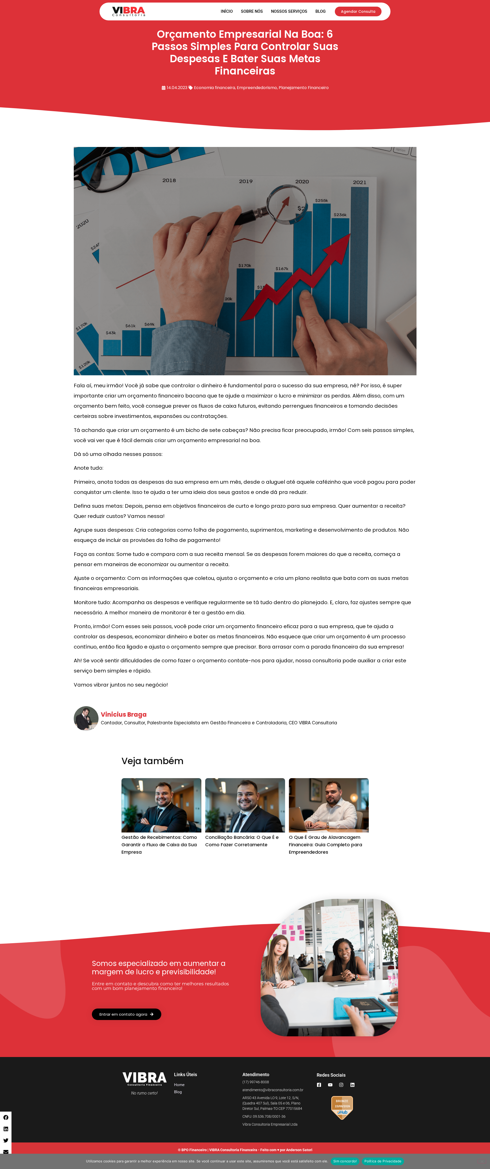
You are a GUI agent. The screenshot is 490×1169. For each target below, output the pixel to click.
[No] (481, 1161)
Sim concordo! (345, 1161)
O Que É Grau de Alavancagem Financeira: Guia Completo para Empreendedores (325, 844)
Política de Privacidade (382, 1161)
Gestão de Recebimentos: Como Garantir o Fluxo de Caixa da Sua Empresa (159, 844)
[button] (5, 1117)
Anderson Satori (299, 1150)
